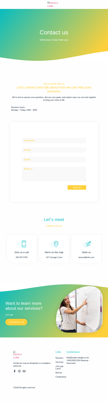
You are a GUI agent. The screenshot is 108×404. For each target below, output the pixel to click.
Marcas (58, 372)
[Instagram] (19, 371)
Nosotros (59, 358)
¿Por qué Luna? (59, 367)
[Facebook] (14, 371)
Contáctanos (60, 377)
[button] (8, 4)
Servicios (59, 362)
